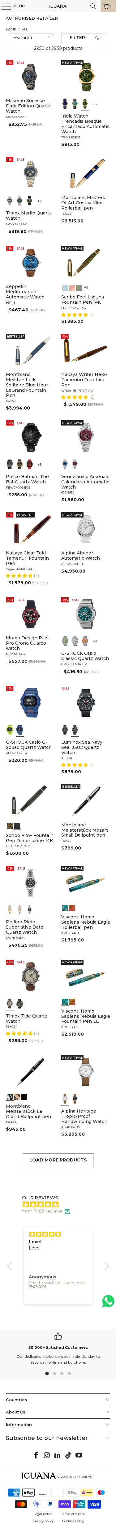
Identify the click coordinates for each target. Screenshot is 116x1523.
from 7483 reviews (42, 1211)
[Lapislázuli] (65, 104)
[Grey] (20, 909)
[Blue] (10, 200)
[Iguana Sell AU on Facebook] (36, 1456)
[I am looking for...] (93, 6)
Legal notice (43, 1514)
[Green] (20, 200)
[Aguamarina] (75, 104)
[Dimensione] (17, 825)
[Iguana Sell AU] (58, 6)
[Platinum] (10, 1096)
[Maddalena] (72, 287)
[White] (65, 1099)
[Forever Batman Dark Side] (10, 464)
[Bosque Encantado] (85, 104)
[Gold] (24, 1096)
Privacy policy (43, 1521)
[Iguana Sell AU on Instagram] (47, 1456)
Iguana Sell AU (80, 1477)
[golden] (10, 909)
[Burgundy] (75, 464)
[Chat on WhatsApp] (108, 1304)
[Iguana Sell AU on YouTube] (79, 1456)
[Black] (10, 730)
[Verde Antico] (79, 287)
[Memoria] (10, 825)
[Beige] (10, 1003)
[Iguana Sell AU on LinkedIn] (57, 1456)
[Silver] (75, 641)
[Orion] (72, 907)
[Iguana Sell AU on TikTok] (68, 1456)
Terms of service (73, 1514)
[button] (75, 315)
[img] (61, 1204)
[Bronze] (29, 200)
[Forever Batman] (20, 464)
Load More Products (58, 1160)
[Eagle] (65, 907)
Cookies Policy (73, 1521)
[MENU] (3, 6)
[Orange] (85, 641)
